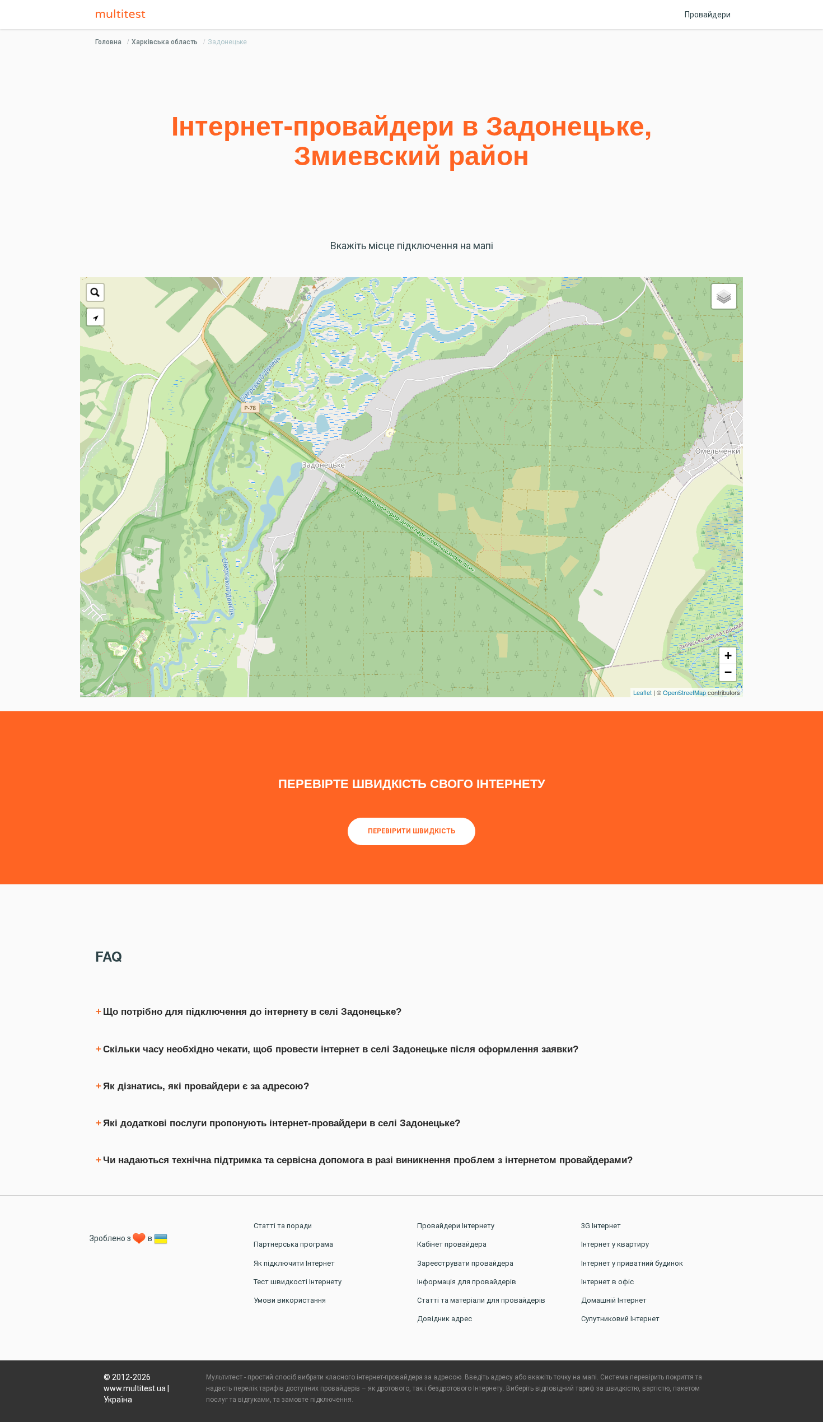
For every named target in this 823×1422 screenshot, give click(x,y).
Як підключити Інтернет (294, 1263)
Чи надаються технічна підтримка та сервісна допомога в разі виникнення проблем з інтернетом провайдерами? (368, 1160)
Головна (108, 42)
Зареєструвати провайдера (465, 1263)
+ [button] (728, 656)
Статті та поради (283, 1225)
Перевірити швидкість (411, 831)
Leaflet (642, 692)
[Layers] (724, 296)
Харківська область (165, 42)
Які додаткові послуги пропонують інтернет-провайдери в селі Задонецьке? (281, 1123)
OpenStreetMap (684, 692)
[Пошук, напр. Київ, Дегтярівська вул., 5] (95, 292)
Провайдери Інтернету (455, 1225)
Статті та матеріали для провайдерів (481, 1300)
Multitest (123, 15)
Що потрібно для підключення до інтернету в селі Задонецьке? (252, 1011)
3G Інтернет (601, 1225)
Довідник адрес (444, 1318)
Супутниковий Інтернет (620, 1318)
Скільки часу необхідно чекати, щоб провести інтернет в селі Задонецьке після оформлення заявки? (340, 1049)
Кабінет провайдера (452, 1244)
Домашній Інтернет (614, 1300)
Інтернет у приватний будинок (632, 1263)
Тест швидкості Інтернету (298, 1282)
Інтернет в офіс (607, 1282)
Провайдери (708, 14)
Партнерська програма (293, 1244)
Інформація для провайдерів (466, 1282)
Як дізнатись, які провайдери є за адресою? (206, 1086)
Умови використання (290, 1300)
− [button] (728, 672)
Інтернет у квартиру (615, 1244)
